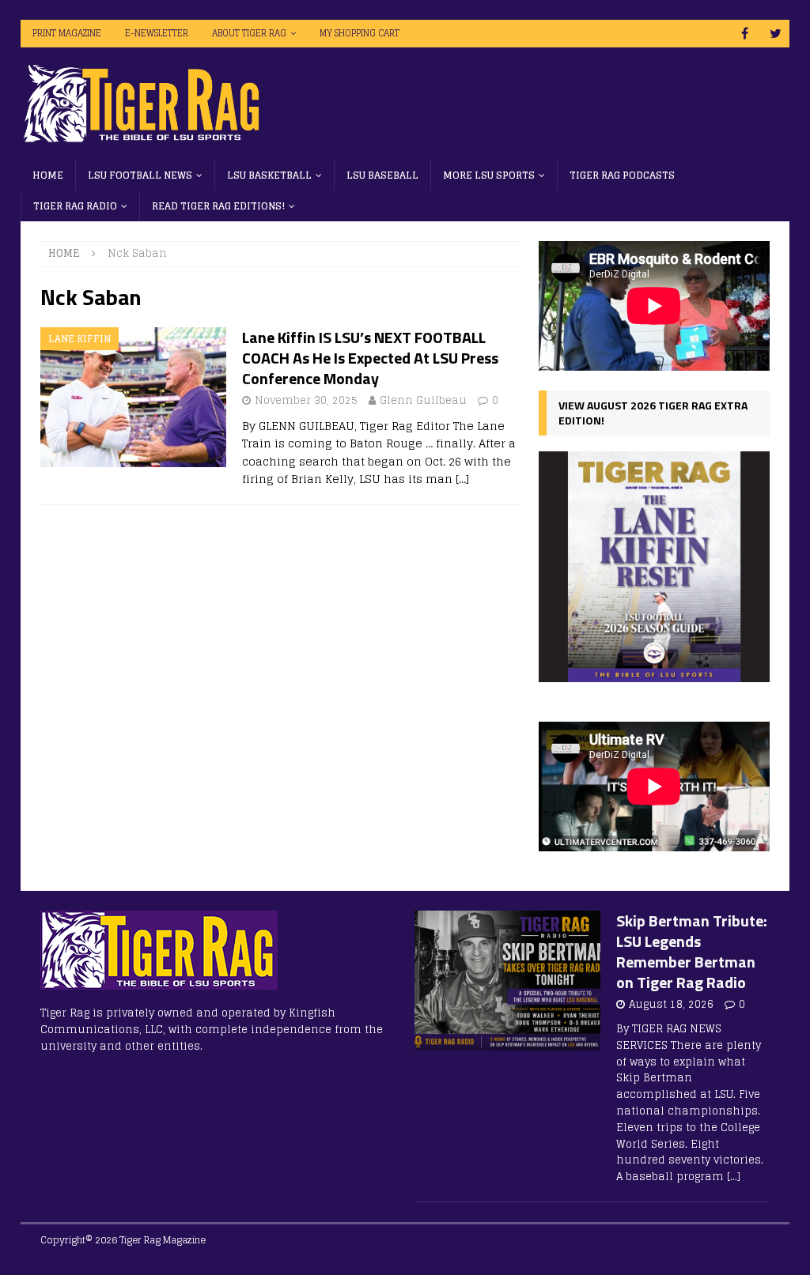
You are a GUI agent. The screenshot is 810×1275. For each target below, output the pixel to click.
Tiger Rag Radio (75, 206)
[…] (462, 478)
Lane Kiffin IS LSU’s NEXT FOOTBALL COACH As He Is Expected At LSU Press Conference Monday (370, 357)
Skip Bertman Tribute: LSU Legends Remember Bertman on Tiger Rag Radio (691, 951)
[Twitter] (775, 33)
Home (47, 175)
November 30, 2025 (306, 400)
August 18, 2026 (671, 1004)
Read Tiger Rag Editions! (218, 206)
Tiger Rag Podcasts (622, 175)
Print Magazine (66, 33)
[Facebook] (745, 33)
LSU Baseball (382, 175)
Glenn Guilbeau (423, 400)
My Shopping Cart (359, 33)
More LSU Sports (489, 175)
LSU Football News (140, 175)
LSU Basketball (269, 175)
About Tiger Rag (249, 33)
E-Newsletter (156, 33)
